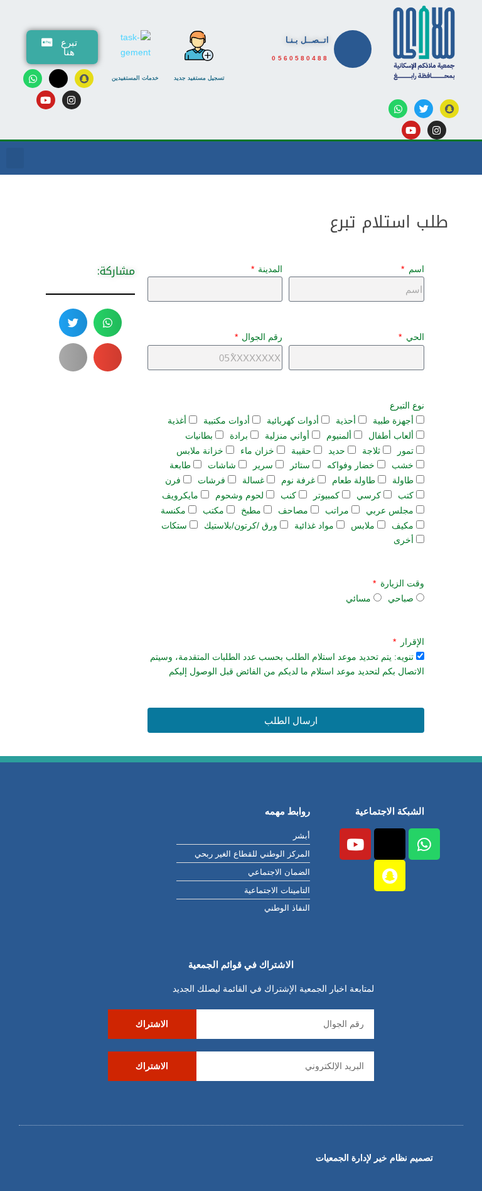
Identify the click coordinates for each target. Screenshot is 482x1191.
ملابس (363, 525)
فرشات (211, 480)
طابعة (180, 465)
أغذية (177, 420)
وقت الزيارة (401, 583)
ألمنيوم (338, 436)
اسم (415, 269)
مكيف (403, 525)
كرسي (368, 495)
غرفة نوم (298, 480)
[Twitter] (423, 108)
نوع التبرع (407, 405)
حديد (336, 451)
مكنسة (173, 510)
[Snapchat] (449, 108)
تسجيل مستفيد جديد (199, 78)
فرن (173, 480)
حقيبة (301, 451)
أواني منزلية (287, 436)
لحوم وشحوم (239, 495)
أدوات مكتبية (226, 420)
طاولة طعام (353, 480)
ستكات (174, 525)
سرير (263, 465)
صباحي (401, 598)
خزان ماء (257, 451)
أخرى (404, 540)
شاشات (222, 465)
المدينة (268, 269)
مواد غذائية (314, 525)
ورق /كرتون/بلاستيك (240, 525)
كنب (288, 495)
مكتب (213, 510)
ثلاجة (371, 451)
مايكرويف (180, 495)
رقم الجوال (260, 337)
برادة (239, 436)
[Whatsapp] (32, 78)
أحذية (346, 420)
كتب (406, 495)
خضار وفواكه (351, 465)
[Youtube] (45, 100)
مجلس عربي (390, 510)
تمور (405, 451)
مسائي (358, 598)
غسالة (253, 480)
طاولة (403, 480)
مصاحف (293, 510)
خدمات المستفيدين (135, 78)
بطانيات (199, 436)
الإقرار (411, 642)
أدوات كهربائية (293, 420)
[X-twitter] (58, 78)
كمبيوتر (326, 495)
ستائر (300, 465)
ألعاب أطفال (391, 436)
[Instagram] (71, 100)
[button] (15, 158)
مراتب (337, 510)
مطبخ (251, 510)
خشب (403, 465)
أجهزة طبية (393, 420)
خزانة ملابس (199, 451)
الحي (414, 337)
